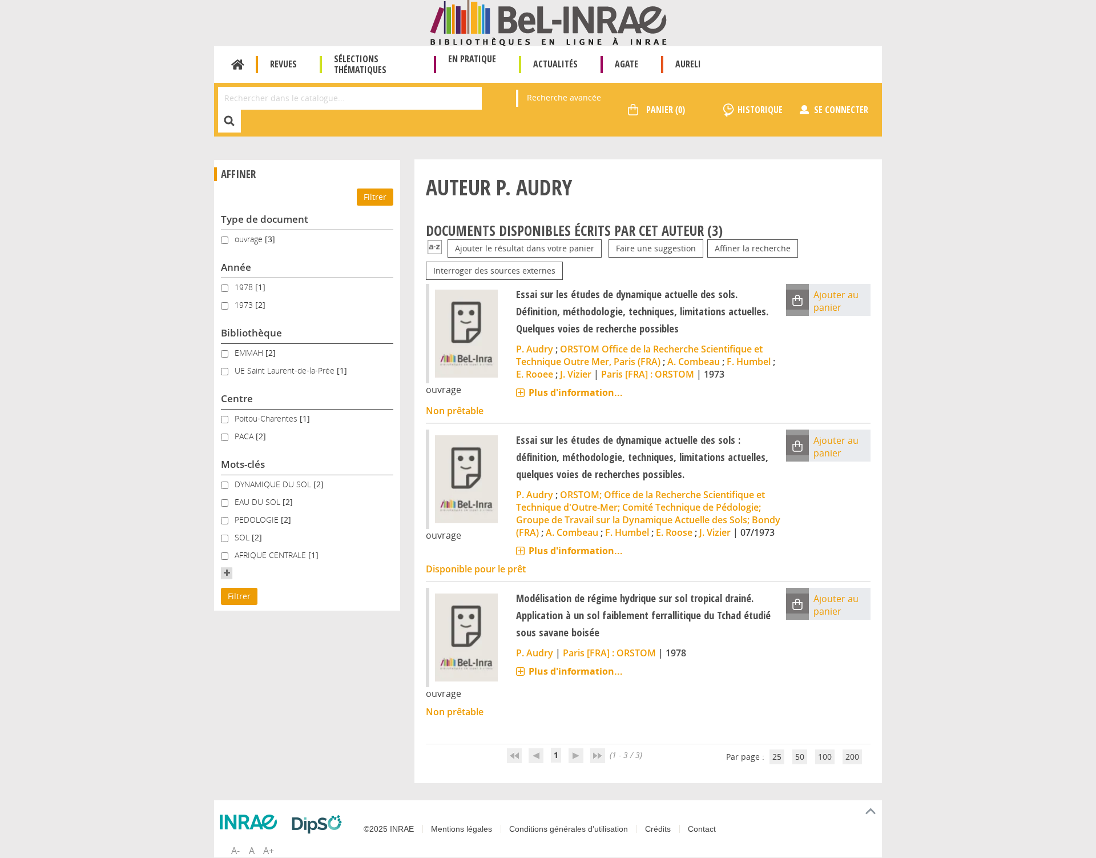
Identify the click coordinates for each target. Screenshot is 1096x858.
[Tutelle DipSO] (319, 824)
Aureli (688, 64)
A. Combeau (693, 361)
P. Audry (534, 349)
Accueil (237, 64)
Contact (702, 828)
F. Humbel (749, 361)
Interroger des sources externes (494, 270)
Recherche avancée (564, 97)
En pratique (472, 59)
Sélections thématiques (360, 64)
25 (776, 756)
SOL (243, 537)
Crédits (658, 828)
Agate (626, 64)
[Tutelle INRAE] (251, 822)
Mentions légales (461, 828)
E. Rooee (534, 374)
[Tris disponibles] (435, 248)
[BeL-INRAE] (548, 22)
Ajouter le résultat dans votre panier (524, 248)
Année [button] (236, 267)
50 (799, 756)
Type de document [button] (264, 219)
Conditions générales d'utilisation (568, 828)
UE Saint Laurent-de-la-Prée (286, 370)
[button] (226, 573)
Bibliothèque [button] (251, 332)
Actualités (555, 64)
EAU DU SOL (259, 501)
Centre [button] (237, 398)
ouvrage (250, 239)
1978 (245, 287)
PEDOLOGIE (258, 519)
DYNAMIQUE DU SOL (274, 484)
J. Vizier (575, 374)
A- (235, 850)
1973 (245, 304)
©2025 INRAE (389, 828)
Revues (283, 64)
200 (852, 756)
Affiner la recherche (753, 248)
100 (825, 756)
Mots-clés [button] (243, 464)
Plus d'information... (576, 392)
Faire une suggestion (656, 248)
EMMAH (250, 352)
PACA (245, 436)
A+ (268, 850)
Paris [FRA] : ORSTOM (647, 374)
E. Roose (674, 532)
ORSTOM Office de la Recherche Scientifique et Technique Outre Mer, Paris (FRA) (639, 355)
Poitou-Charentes (267, 418)
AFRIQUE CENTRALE (271, 555)
